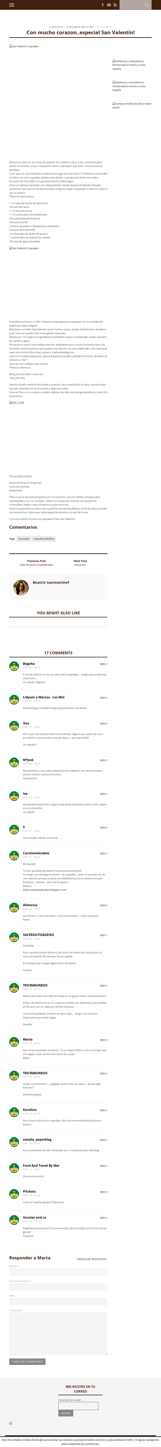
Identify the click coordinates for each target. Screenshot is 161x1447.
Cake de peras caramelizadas (36, 564)
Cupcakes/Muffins (80, 26)
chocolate (23, 538)
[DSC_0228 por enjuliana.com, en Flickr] (58, 436)
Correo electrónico (20, 1281)
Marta (43, 1258)
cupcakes (56, 26)
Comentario (15, 1310)
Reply (103, 664)
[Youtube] (109, 5)
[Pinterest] (98, 4)
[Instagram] (95, 4)
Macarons (80, 564)
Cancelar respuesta (91, 1259)
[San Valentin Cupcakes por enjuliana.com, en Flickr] (58, 100)
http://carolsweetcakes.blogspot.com (44, 889)
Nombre (14, 1266)
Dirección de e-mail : (69, 1400)
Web (11, 1295)
